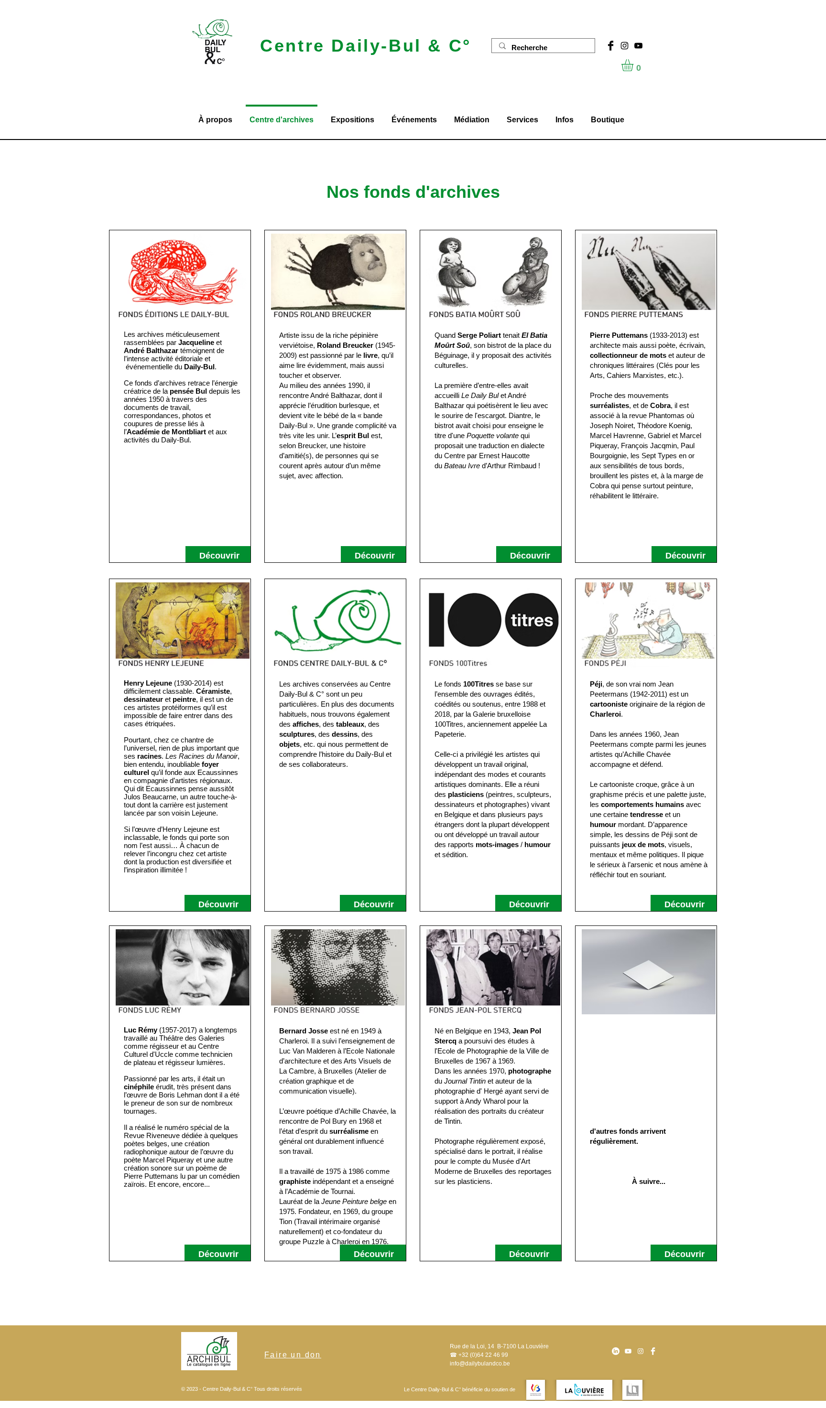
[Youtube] (628, 1351)
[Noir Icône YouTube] (638, 46)
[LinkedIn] (616, 1351)
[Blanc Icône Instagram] (640, 1351)
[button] (634, 65)
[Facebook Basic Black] (611, 46)
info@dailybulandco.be (480, 1363)
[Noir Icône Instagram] (625, 46)
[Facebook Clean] (653, 1351)
